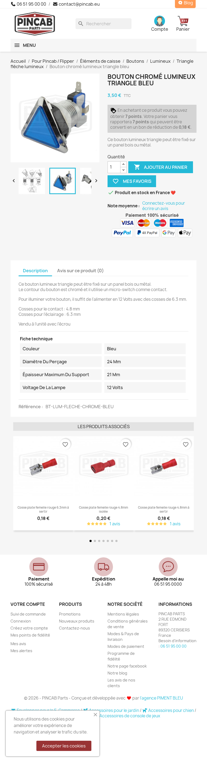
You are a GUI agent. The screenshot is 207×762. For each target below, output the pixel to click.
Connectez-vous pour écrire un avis (163, 206)
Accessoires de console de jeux (129, 716)
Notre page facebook (127, 666)
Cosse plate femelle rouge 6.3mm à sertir (43, 509)
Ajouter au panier (160, 167)
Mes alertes (21, 650)
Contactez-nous (74, 628)
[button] (18, 483)
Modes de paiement (126, 646)
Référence (30, 406)
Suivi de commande (28, 614)
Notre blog (117, 673)
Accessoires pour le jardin (114, 710)
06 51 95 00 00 (31, 4)
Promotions (70, 614)
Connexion (21, 621)
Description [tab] (35, 271)
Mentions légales (123, 614)
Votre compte (28, 604)
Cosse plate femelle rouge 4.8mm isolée (103, 509)
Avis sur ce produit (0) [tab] (80, 271)
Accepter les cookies (64, 746)
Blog (188, 3)
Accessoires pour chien (171, 710)
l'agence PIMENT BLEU (161, 698)
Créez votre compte (29, 628)
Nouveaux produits (76, 621)
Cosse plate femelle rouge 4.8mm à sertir (163, 509)
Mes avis (18, 643)
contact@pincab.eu (79, 4)
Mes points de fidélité (30, 635)
